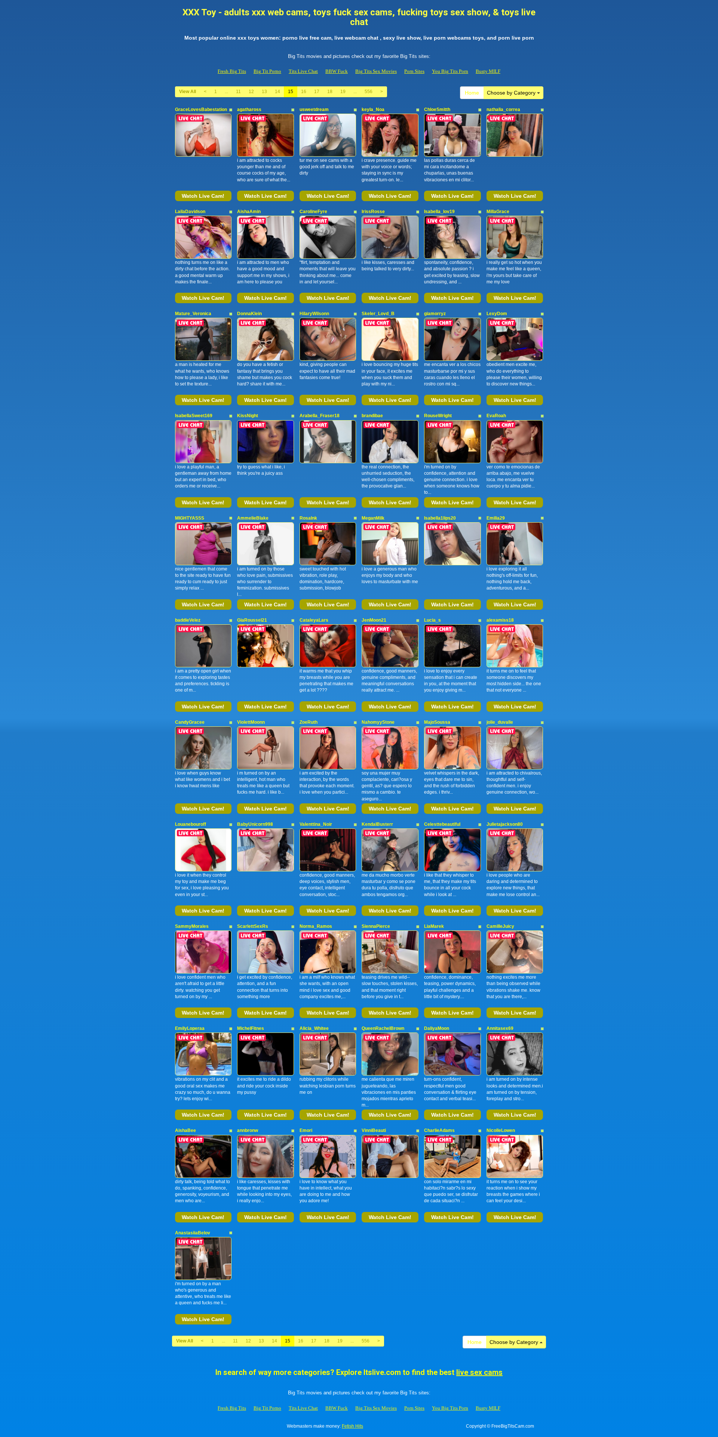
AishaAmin (249, 211)
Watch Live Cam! (203, 196)
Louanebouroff (190, 824)
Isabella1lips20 (440, 518)
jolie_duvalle (500, 722)
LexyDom (497, 313)
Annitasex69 (500, 1028)
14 (277, 91)
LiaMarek (434, 926)
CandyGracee (190, 722)
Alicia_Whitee (314, 1028)
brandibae (372, 415)
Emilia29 (496, 518)
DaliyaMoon (436, 1028)
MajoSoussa (437, 722)
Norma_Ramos (316, 926)
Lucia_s (432, 620)
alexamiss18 (500, 620)
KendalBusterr (377, 824)
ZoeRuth (308, 722)
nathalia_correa (503, 109)
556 (368, 91)
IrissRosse (373, 211)
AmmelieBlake (253, 518)
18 (329, 91)
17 (316, 91)
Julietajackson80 (505, 824)
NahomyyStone (378, 722)
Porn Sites (414, 71)
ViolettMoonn (251, 722)
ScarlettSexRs (252, 926)
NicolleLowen (501, 1130)
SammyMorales (192, 926)
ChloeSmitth (437, 109)
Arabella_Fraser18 (320, 415)
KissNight (247, 415)
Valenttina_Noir (316, 824)
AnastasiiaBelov (192, 1233)
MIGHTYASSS (189, 518)
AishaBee (185, 1130)
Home (472, 93)
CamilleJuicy (500, 926)
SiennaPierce (376, 926)
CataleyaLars (314, 620)
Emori (306, 1130)
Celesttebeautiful (442, 824)
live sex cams (479, 1372)
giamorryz (435, 313)
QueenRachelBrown (383, 1028)
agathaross (249, 109)
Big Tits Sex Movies (376, 71)
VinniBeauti (374, 1130)
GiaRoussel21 (252, 620)
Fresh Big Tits (232, 71)
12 (251, 91)
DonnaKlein (249, 313)
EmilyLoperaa (190, 1028)
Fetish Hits (352, 1426)
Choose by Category (512, 93)
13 (264, 91)
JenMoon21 (374, 620)
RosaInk (308, 518)
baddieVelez (187, 620)
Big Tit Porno (267, 71)
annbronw (247, 1130)
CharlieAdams (439, 1130)
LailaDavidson (190, 211)
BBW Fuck (336, 71)
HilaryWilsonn (314, 313)
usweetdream (314, 109)
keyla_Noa (373, 109)
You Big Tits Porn (450, 71)
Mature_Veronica (193, 313)
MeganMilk (373, 518)
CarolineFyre (313, 211)
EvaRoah (496, 415)
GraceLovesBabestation (201, 109)
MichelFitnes (250, 1028)
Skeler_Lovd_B (378, 313)
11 (238, 91)
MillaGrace (498, 211)
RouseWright (438, 415)
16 (303, 91)
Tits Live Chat (303, 71)
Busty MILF (488, 71)
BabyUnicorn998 (255, 824)
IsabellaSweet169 (193, 415)
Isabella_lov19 (439, 211)
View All (187, 91)
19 (343, 91)
